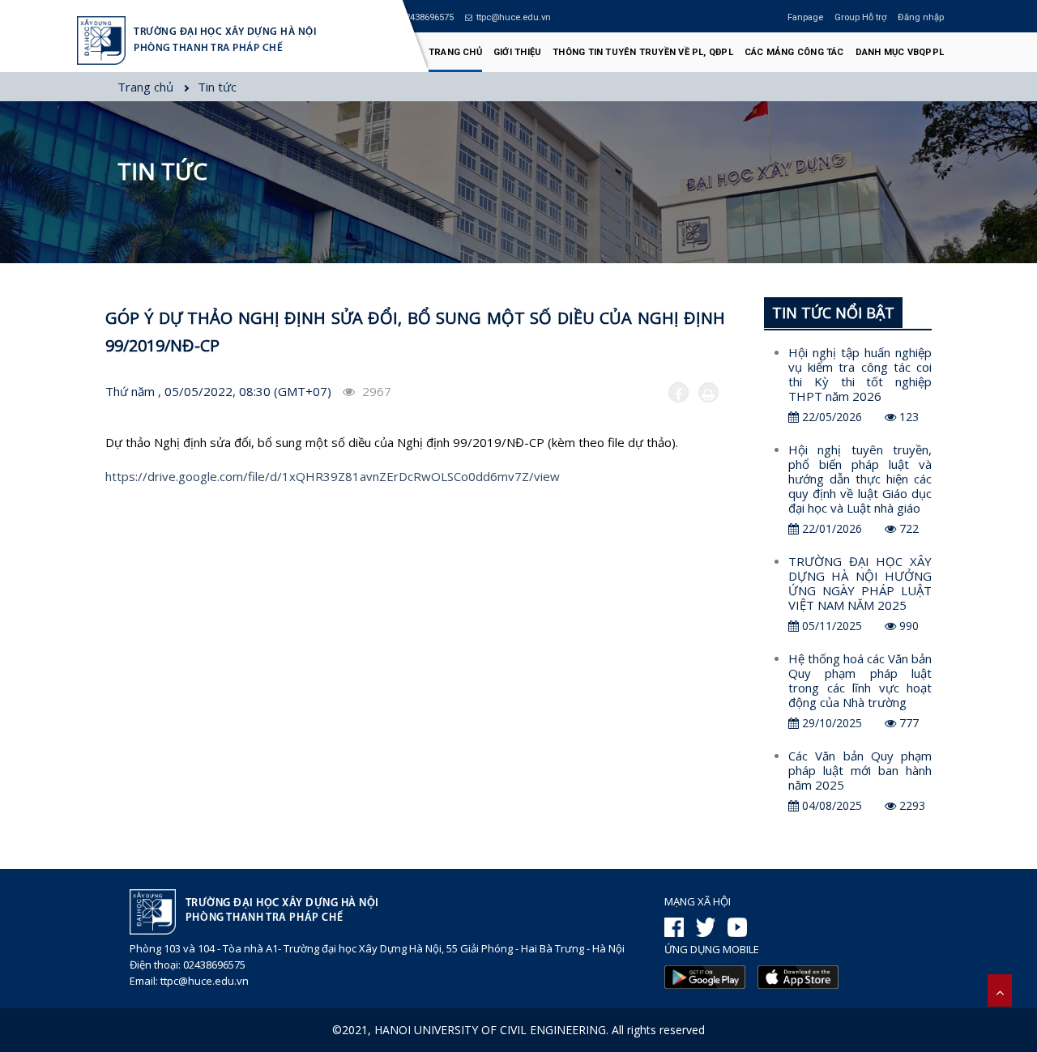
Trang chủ (455, 52)
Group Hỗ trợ (860, 17)
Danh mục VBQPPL (900, 52)
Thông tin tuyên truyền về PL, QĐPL (643, 52)
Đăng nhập (921, 17)
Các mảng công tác (794, 52)
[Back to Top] (1000, 990)
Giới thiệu (517, 52)
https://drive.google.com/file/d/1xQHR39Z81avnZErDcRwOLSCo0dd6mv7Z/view (332, 476)
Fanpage (805, 17)
